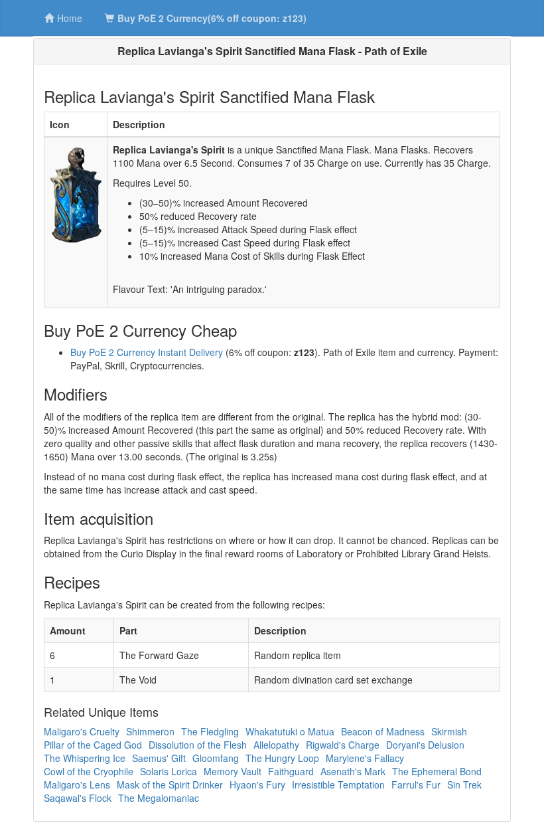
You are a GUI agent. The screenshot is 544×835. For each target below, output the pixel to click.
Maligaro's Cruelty (81, 731)
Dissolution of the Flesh (198, 744)
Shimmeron (150, 731)
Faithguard (291, 771)
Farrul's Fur (416, 784)
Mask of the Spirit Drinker (170, 784)
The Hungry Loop (282, 758)
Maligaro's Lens (77, 784)
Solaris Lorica (168, 771)
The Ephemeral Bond (437, 771)
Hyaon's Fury (257, 784)
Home (69, 18)
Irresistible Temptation (338, 784)
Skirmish (449, 731)
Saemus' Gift (159, 758)
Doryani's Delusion (425, 744)
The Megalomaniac (158, 797)
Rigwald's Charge (342, 744)
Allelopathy (276, 744)
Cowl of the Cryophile (88, 771)
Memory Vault (232, 771)
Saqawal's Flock (77, 797)
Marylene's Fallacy (365, 758)
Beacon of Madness (383, 731)
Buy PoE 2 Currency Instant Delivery (146, 352)
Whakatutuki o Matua (289, 731)
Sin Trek (464, 784)
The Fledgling (210, 731)
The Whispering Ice (84, 758)
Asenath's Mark (352, 771)
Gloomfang (215, 758)
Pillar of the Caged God (93, 744)
